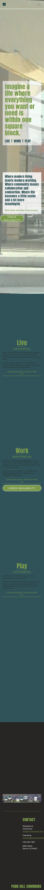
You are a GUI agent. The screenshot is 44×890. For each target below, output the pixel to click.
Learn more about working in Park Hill (22, 480)
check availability (22, 488)
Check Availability (12, 218)
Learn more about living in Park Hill (22, 373)
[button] (7, 382)
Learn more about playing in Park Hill (22, 594)
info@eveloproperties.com (33, 831)
